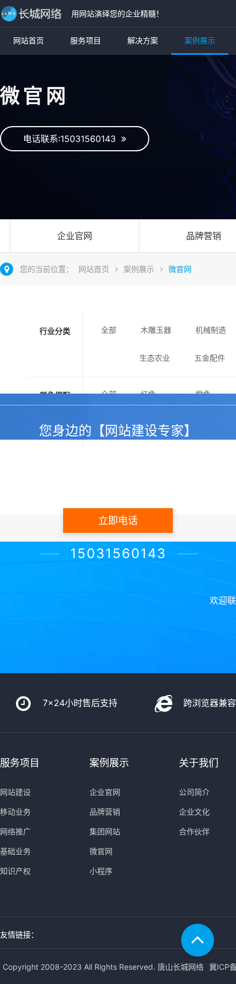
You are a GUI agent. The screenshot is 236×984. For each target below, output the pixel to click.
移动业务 (15, 811)
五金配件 (209, 357)
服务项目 (85, 40)
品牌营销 (104, 811)
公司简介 (194, 792)
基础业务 (15, 851)
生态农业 (154, 357)
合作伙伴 (194, 831)
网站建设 (15, 792)
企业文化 (194, 811)
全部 (108, 329)
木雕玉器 (156, 329)
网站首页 (28, 40)
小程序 (101, 870)
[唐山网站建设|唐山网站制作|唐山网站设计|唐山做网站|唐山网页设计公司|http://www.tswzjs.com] (33, 13)
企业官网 (74, 235)
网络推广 (15, 831)
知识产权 (15, 870)
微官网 (180, 269)
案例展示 (199, 40)
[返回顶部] (197, 940)
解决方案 (142, 40)
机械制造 (210, 329)
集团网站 (104, 831)
